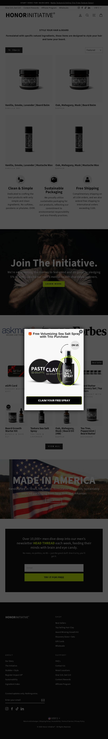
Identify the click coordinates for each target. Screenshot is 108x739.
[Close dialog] (81, 331)
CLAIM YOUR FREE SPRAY (54, 400)
